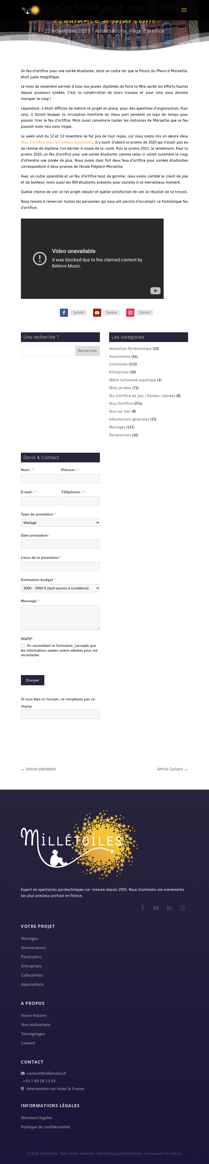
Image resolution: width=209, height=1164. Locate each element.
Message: (30, 601)
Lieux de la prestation (41, 557)
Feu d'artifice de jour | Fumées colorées (142, 396)
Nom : (27, 470)
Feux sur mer (120, 411)
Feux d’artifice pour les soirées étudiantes (57, 142)
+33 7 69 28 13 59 (38, 1080)
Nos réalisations (35, 1024)
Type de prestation (38, 514)
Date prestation (35, 535)
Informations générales (129, 419)
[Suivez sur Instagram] (130, 313)
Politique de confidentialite (45, 1126)
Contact (28, 1042)
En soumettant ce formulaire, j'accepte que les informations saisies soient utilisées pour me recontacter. (59, 650)
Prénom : (70, 470)
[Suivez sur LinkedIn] (169, 908)
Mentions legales (36, 1117)
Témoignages (33, 1033)
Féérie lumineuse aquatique (132, 380)
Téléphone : (72, 492)
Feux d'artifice (146, 31)
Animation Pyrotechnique (130, 349)
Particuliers (31, 956)
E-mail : (28, 492)
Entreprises (119, 372)
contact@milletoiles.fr (45, 1073)
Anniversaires (33, 947)
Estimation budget (38, 580)
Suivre (78, 312)
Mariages (117, 427)
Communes (118, 364)
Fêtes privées (120, 388)
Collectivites (32, 975)
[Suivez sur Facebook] (64, 313)
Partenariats (120, 435)
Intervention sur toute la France (54, 1088)
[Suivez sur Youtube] (97, 313)
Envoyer (32, 680)
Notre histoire (34, 1015)
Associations (111, 31)
